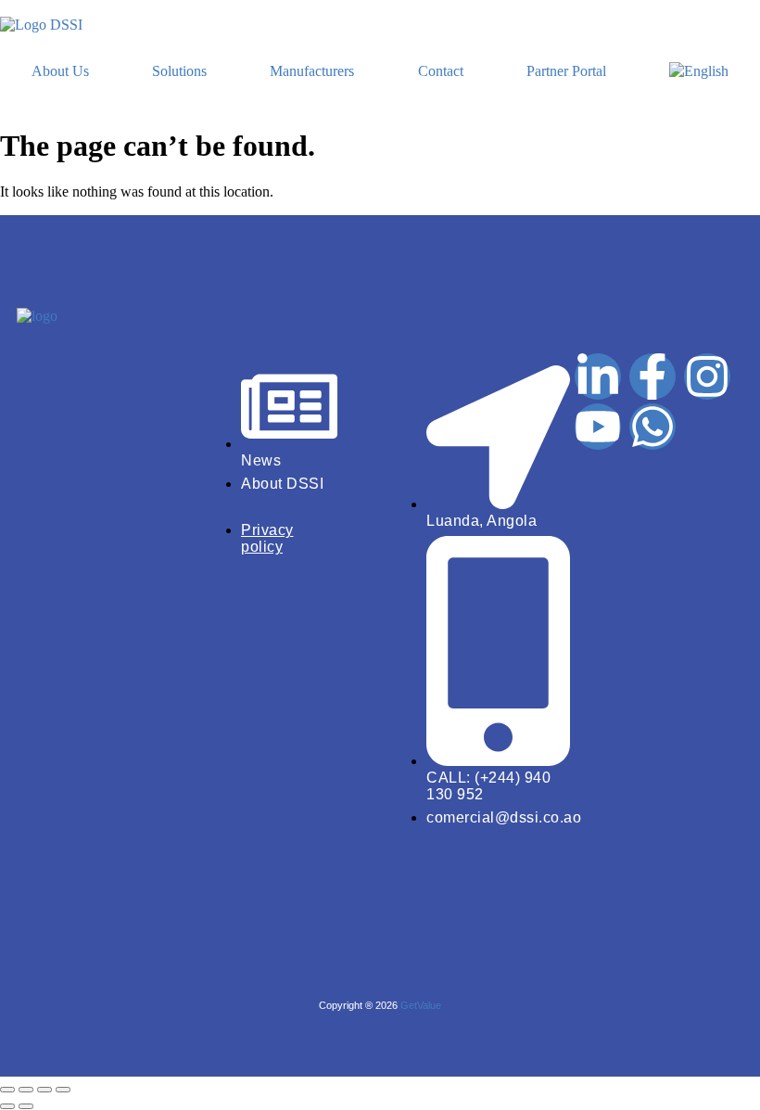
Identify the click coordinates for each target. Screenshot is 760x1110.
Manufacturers (312, 71)
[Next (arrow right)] (26, 1106)
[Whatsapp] (652, 426)
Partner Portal (566, 71)
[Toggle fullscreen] (26, 1089)
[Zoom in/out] (7, 1089)
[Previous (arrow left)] (7, 1106)
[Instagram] (707, 376)
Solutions (179, 71)
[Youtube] (598, 426)
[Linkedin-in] (598, 376)
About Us (60, 71)
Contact (440, 71)
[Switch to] (699, 71)
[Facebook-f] (652, 376)
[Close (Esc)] (63, 1089)
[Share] (44, 1089)
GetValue (420, 1005)
